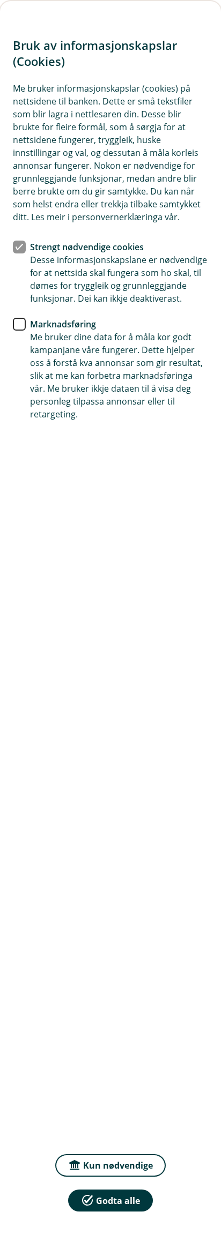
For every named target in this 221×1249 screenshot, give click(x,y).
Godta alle (118, 1201)
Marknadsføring (63, 324)
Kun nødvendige (118, 1165)
